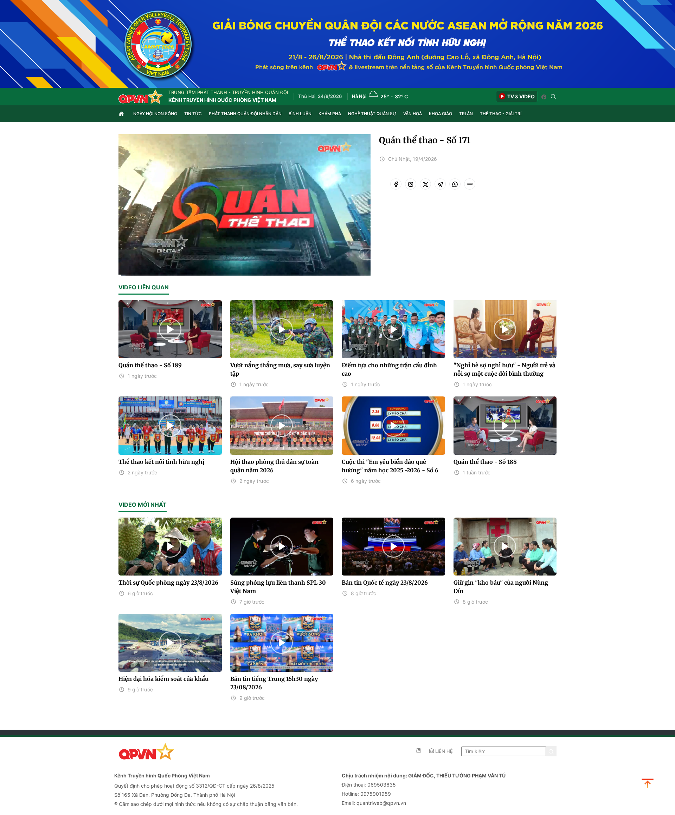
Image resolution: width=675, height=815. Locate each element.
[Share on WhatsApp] (455, 184)
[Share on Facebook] (396, 184)
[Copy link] (469, 184)
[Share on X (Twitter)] (425, 184)
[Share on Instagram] (410, 184)
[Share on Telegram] (440, 184)
